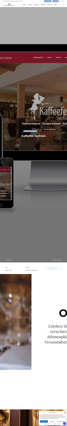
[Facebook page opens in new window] (60, 1)
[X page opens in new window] (62, 1)
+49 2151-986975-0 (7, 1)
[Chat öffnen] (64, 423)
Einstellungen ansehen (61, 421)
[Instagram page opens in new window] (63, 1)
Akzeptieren (44, 421)
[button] (64, 412)
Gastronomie (26, 131)
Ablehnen (52, 421)
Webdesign (34, 131)
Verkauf (30, 131)
